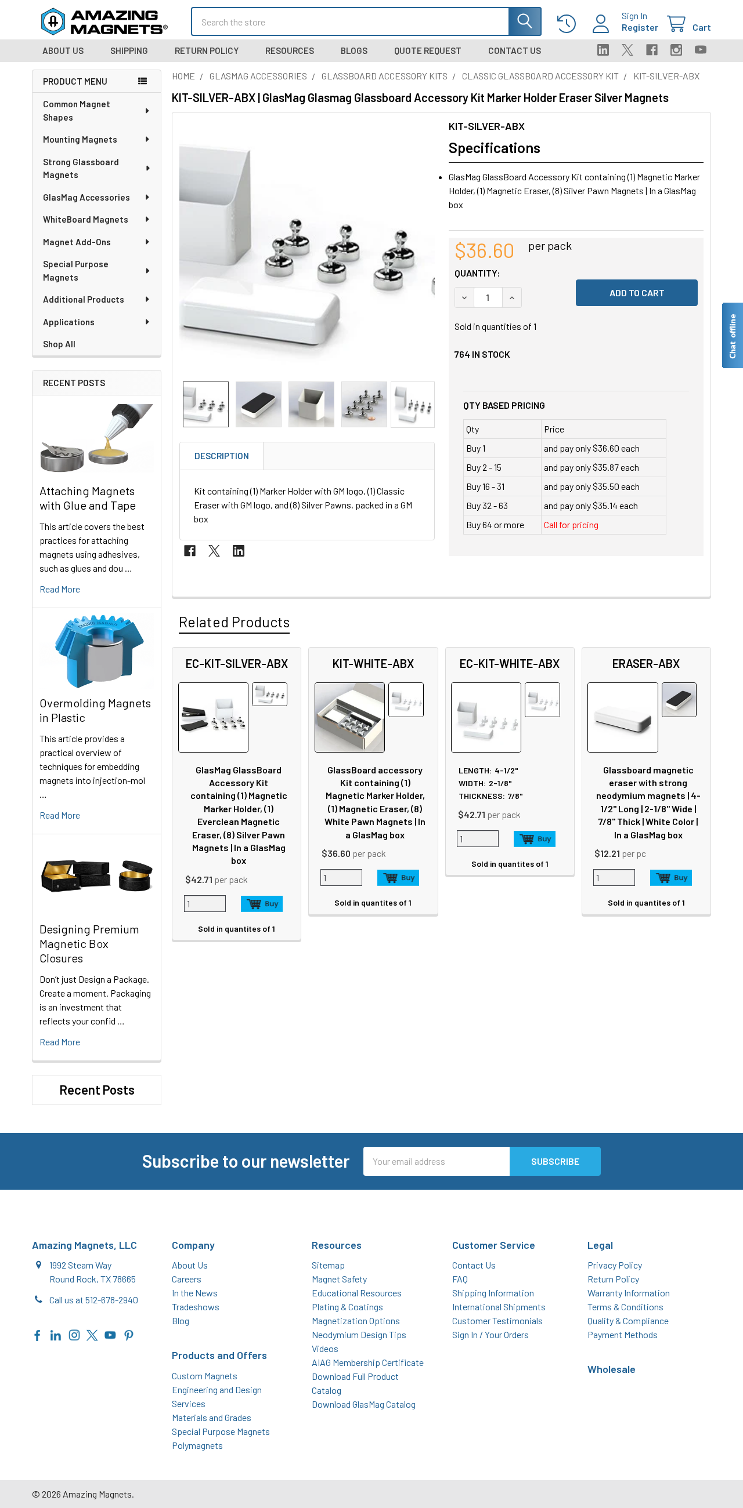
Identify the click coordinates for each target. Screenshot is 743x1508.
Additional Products (83, 299)
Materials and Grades (211, 1417)
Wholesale (611, 1368)
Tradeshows (195, 1306)
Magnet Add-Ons (77, 242)
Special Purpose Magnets (76, 270)
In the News (195, 1292)
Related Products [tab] (234, 621)
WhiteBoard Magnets (85, 219)
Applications (69, 322)
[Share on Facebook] (189, 550)
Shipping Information (493, 1292)
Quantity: (477, 272)
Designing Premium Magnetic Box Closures (89, 943)
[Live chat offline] (732, 335)
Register (640, 26)
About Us (63, 50)
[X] (627, 49)
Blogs (354, 50)
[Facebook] (651, 49)
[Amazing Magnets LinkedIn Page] (56, 1333)
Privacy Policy (614, 1264)
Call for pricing (571, 524)
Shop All (59, 344)
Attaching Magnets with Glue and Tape (87, 498)
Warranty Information (628, 1292)
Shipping (129, 50)
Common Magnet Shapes (76, 110)
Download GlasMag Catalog (364, 1403)
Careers (186, 1278)
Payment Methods (622, 1334)
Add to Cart (262, 904)
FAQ (460, 1278)
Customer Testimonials (497, 1320)
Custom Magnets (204, 1375)
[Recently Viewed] (569, 24)
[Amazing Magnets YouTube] (110, 1333)
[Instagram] (676, 49)
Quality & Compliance (628, 1320)
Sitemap (328, 1264)
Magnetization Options (356, 1320)
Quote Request (427, 50)
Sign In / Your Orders (490, 1334)
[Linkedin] (603, 49)
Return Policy (207, 50)
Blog (180, 1320)
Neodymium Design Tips (359, 1334)
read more (59, 588)
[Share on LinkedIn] (238, 550)
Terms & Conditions (625, 1306)
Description (221, 455)
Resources (289, 50)
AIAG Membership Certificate (368, 1362)
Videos (325, 1348)
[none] (307, 247)
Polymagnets (197, 1445)
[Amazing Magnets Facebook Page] (38, 1333)
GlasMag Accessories (86, 197)
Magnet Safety (339, 1278)
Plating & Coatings (347, 1306)
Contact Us (514, 50)
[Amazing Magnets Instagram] (74, 1333)
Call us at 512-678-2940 (93, 1299)
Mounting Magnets (80, 139)
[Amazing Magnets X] (92, 1333)
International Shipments (499, 1306)
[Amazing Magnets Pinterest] (129, 1333)
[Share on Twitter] (214, 550)
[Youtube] (700, 49)
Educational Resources (357, 1292)
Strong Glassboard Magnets (81, 168)
